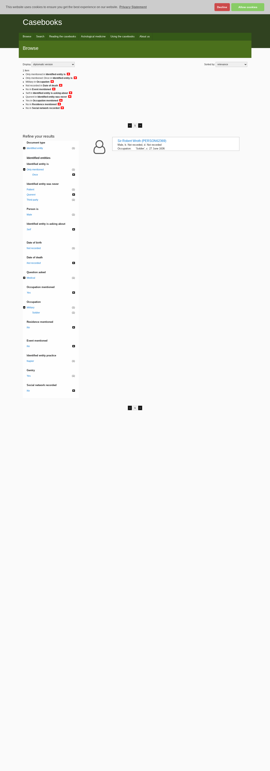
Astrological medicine (93, 36)
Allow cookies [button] (247, 7)
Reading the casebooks (62, 36)
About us (145, 36)
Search (40, 36)
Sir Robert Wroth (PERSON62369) (142, 140)
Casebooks (42, 22)
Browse (27, 36)
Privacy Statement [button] (133, 7)
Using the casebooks (122, 36)
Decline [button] (222, 7)
